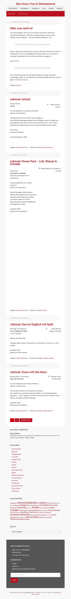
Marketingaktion (24, 510)
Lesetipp (14, 467)
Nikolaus (42, 510)
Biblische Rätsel (16, 552)
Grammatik (15, 457)
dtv (40, 505)
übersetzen (24, 519)
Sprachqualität (34, 515)
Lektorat (18, 85)
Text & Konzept (16, 488)
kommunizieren (45, 508)
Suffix (49, 515)
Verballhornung (14, 517)
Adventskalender (16, 449)
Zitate (50, 517)
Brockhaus (31, 505)
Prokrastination (54, 510)
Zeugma (46, 517)
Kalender (14, 462)
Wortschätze (32, 517)
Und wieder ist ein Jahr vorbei (20, 555)
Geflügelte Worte (16, 454)
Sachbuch (50, 147)
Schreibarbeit (15, 483)
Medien (14, 472)
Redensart (25, 512)
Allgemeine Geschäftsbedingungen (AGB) (23, 569)
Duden (45, 505)
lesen (52, 508)
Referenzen (24, 147)
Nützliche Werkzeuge (18, 475)
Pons (46, 510)
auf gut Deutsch (52, 503)
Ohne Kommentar (17, 478)
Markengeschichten (17, 470)
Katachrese (29, 507)
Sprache (25, 514)
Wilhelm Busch (22, 517)
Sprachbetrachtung (17, 486)
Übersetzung (15, 491)
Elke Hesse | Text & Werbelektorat (35, 4)
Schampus (41, 512)
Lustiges (14, 510)
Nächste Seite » (25, 420)
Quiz (11, 512)
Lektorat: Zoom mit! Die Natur (28, 372)
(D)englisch (40, 358)
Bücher (36, 505)
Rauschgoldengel (17, 512)
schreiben (15, 515)
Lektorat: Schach (20, 99)
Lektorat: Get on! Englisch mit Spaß (31, 324)
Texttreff (53, 515)
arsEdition (39, 147)
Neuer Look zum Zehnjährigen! (20, 550)
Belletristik (14, 451)
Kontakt (14, 563)
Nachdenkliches (34, 510)
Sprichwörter (43, 515)
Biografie (17, 505)
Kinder (45, 147)
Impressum (15, 566)
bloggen (23, 505)
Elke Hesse (17, 592)
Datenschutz (35, 594)
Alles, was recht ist (21, 28)
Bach (58, 503)
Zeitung (41, 517)
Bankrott (12, 505)
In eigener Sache (16, 459)
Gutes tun (14, 508)
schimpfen (47, 512)
